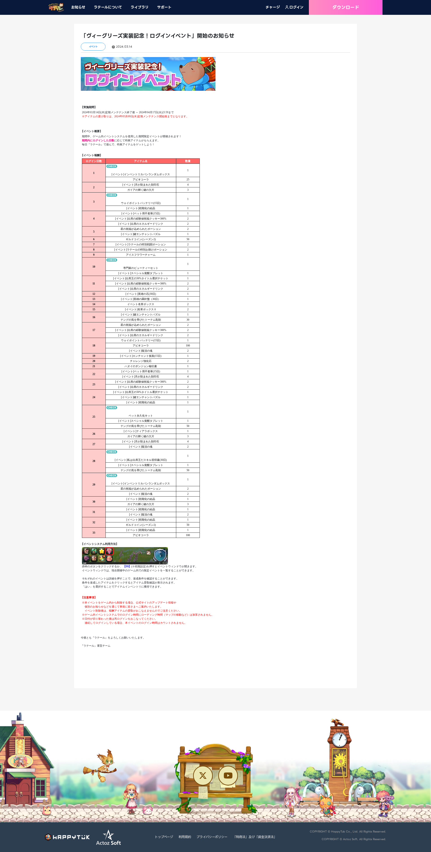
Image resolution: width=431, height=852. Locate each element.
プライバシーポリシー (211, 837)
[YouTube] (228, 775)
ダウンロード (345, 7)
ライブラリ (140, 7)
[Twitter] (203, 775)
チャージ (273, 7)
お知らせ (78, 7)
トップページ (164, 837)
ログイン (296, 7)
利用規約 (184, 837)
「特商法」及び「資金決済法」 (255, 837)
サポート (164, 7)
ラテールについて (108, 7)
